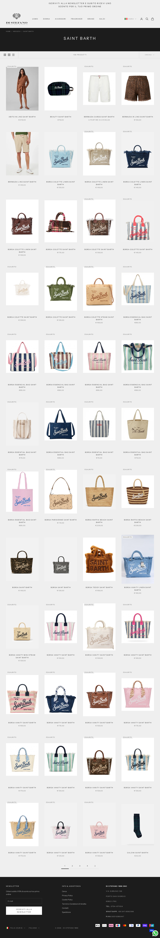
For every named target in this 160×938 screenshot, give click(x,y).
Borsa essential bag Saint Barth (22, 453)
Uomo (35, 19)
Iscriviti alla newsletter (24, 910)
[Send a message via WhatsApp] (155, 933)
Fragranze (77, 19)
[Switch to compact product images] (13, 54)
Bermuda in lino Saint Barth (137, 117)
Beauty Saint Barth (60, 117)
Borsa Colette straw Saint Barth (99, 318)
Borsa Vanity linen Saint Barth (137, 588)
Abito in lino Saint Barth (22, 117)
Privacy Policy (67, 895)
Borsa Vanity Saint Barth (61, 655)
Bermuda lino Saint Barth (22, 182)
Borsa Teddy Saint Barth (99, 587)
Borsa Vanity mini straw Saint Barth (22, 656)
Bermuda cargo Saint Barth (99, 117)
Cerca (64, 891)
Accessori (60, 19)
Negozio (17, 31)
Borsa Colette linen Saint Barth (60, 183)
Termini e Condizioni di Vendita (74, 904)
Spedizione (66, 912)
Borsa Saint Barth (22, 587)
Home (8, 31)
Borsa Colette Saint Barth (61, 249)
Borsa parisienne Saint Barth (61, 520)
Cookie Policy (67, 900)
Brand (91, 19)
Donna (46, 19)
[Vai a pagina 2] (95, 866)
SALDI (102, 19)
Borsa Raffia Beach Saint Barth (99, 521)
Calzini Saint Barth (137, 853)
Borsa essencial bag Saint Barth (138, 318)
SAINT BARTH (28, 31)
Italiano (33, 928)
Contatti (65, 908)
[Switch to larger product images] (5, 54)
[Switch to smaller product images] (9, 54)
